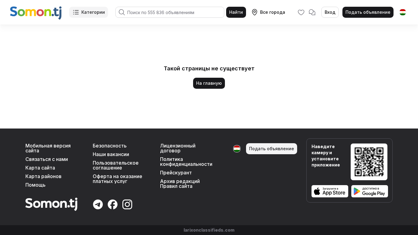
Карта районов (43, 176)
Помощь (35, 184)
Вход (330, 12)
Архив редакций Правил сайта (180, 183)
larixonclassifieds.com (209, 230)
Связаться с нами (46, 159)
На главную (209, 83)
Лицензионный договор (178, 148)
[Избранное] (301, 12)
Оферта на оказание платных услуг (117, 179)
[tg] (402, 12)
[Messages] (312, 12)
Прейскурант (176, 172)
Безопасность (110, 145)
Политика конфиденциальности (186, 161)
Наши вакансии (111, 154)
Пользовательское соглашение (116, 165)
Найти (236, 12)
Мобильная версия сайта (48, 148)
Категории (93, 12)
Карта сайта (40, 167)
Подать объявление (367, 12)
